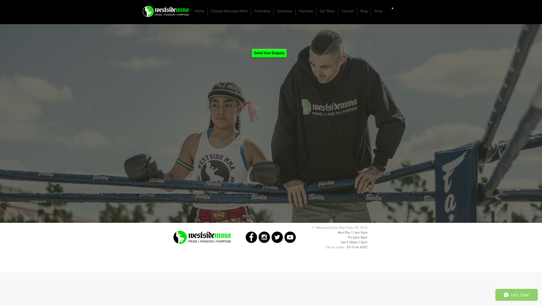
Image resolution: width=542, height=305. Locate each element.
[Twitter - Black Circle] (277, 237)
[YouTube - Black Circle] (290, 237)
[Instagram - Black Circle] (264, 237)
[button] (392, 8)
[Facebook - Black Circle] (251, 237)
